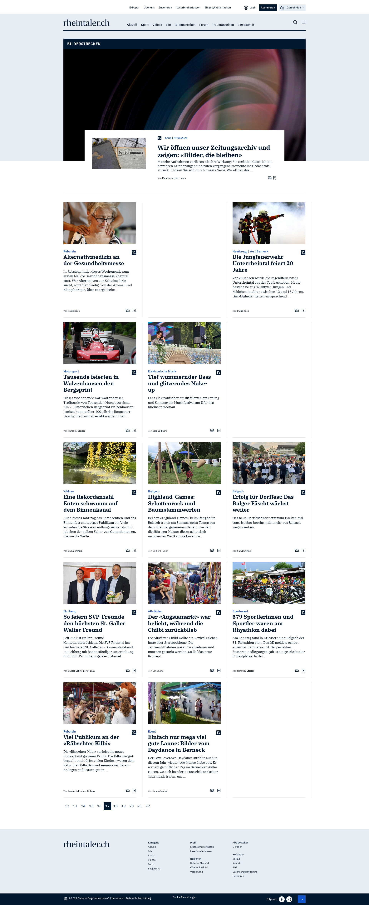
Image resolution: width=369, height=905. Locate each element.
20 (132, 806)
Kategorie (153, 842)
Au (252, 251)
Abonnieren (268, 7)
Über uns (149, 7)
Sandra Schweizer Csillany (81, 670)
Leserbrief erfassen (188, 7)
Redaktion (238, 854)
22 (148, 806)
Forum (203, 25)
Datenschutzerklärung (245, 871)
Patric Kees (74, 310)
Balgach (154, 491)
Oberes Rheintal (199, 867)
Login (252, 7)
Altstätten (155, 611)
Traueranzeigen (223, 25)
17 (107, 806)
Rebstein (69, 251)
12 (67, 806)
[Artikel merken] (274, 178)
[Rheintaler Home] (86, 22)
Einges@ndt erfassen (218, 7)
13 (75, 806)
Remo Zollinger (160, 790)
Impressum (117, 898)
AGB (235, 867)
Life (168, 25)
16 (99, 806)
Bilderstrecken (185, 25)
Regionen (195, 858)
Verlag (236, 858)
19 (123, 806)
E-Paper (134, 7)
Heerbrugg (240, 251)
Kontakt (237, 863)
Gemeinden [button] (294, 7)
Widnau (68, 491)
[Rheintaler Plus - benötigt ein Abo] (159, 138)
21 (140, 806)
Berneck (262, 251)
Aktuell (132, 25)
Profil (193, 842)
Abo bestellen (240, 842)
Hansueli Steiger (76, 430)
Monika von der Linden (174, 178)
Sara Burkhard (160, 430)
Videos (157, 25)
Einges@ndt (246, 25)
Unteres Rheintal (199, 863)
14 (83, 806)
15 (91, 806)
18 (115, 806)
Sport (145, 25)
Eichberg (69, 611)
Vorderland (196, 871)
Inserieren (165, 7)
